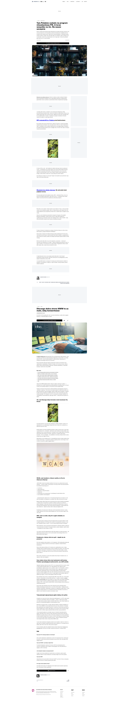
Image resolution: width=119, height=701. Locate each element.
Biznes (64, 1)
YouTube (83, 695)
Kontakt (85, 1)
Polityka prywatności (61, 696)
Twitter (83, 693)
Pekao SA (61, 283)
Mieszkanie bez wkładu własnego (43, 97)
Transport (72, 694)
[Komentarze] (64, 320)
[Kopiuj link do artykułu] (67, 320)
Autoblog (78, 1)
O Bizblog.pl (61, 691)
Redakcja (61, 692)
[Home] (42, 1)
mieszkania (57, 282)
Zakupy (72, 695)
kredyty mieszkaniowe (51, 282)
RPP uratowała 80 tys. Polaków (45, 120)
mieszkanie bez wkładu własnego (64, 282)
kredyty (40, 282)
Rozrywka (72, 1)
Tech (67, 1)
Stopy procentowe (66, 283)
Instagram (83, 692)
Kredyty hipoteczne (45, 282)
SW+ (82, 1)
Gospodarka (72, 692)
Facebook (83, 694)
